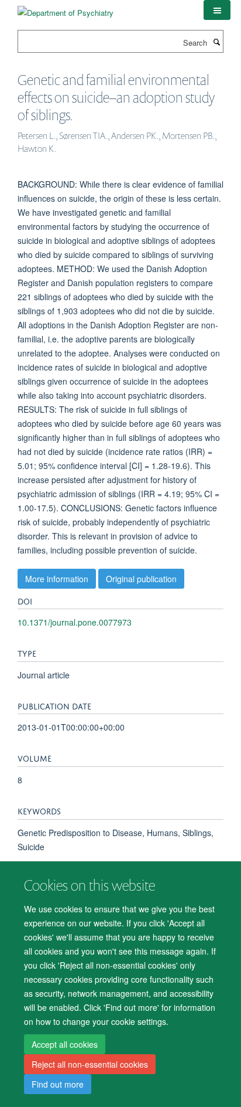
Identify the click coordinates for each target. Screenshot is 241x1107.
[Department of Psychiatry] (65, 8)
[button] (217, 10)
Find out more (58, 1084)
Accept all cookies (65, 1044)
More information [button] (56, 579)
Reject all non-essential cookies (90, 1064)
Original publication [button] (141, 579)
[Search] (216, 41)
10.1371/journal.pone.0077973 (75, 622)
